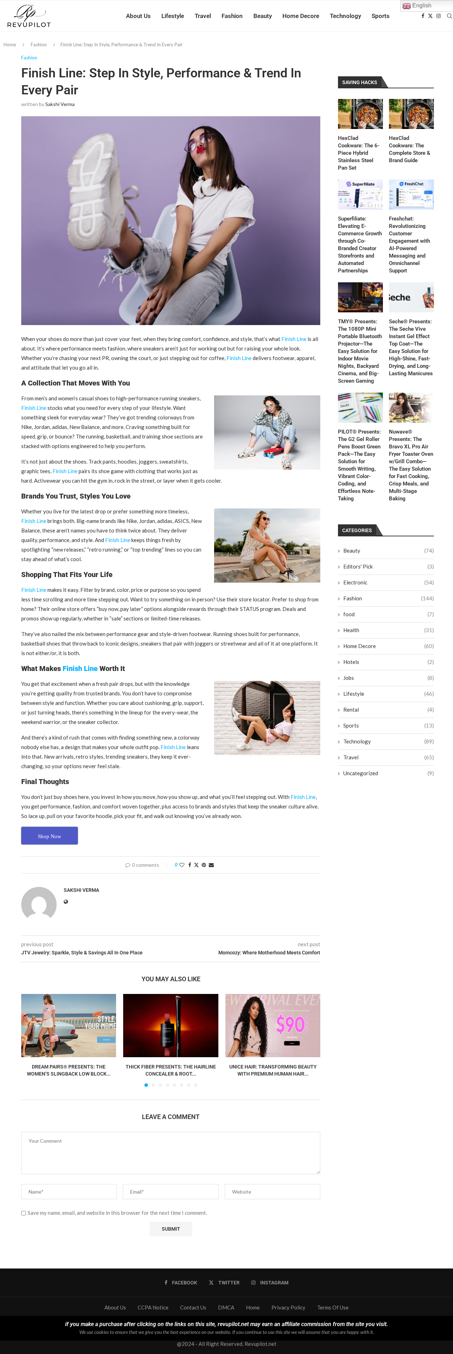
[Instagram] (438, 15)
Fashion (232, 15)
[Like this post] (181, 865)
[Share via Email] (211, 865)
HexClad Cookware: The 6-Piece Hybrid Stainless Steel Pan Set (359, 153)
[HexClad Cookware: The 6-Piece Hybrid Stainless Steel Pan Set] (360, 114)
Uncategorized (388, 773)
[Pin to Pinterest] (204, 865)
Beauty (262, 15)
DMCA (226, 1307)
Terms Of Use (333, 1307)
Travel (203, 15)
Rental (388, 709)
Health (388, 630)
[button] (31, 1040)
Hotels (388, 662)
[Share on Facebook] (189, 865)
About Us (138, 15)
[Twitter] (430, 15)
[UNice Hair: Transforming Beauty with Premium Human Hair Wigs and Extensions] (272, 1025)
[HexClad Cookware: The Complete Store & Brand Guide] (411, 114)
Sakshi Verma (60, 104)
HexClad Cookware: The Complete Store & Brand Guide (409, 149)
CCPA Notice (153, 1307)
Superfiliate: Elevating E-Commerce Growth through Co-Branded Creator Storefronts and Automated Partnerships (360, 245)
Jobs (388, 678)
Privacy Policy (288, 1307)
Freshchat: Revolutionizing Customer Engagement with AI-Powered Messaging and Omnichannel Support (409, 245)
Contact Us (193, 1307)
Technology (345, 15)
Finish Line (293, 339)
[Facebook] (423, 15)
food (388, 614)
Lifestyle (172, 15)
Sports (381, 15)
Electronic (388, 582)
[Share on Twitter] (196, 865)
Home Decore (300, 15)
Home (10, 44)
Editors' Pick (388, 566)
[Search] (449, 15)
